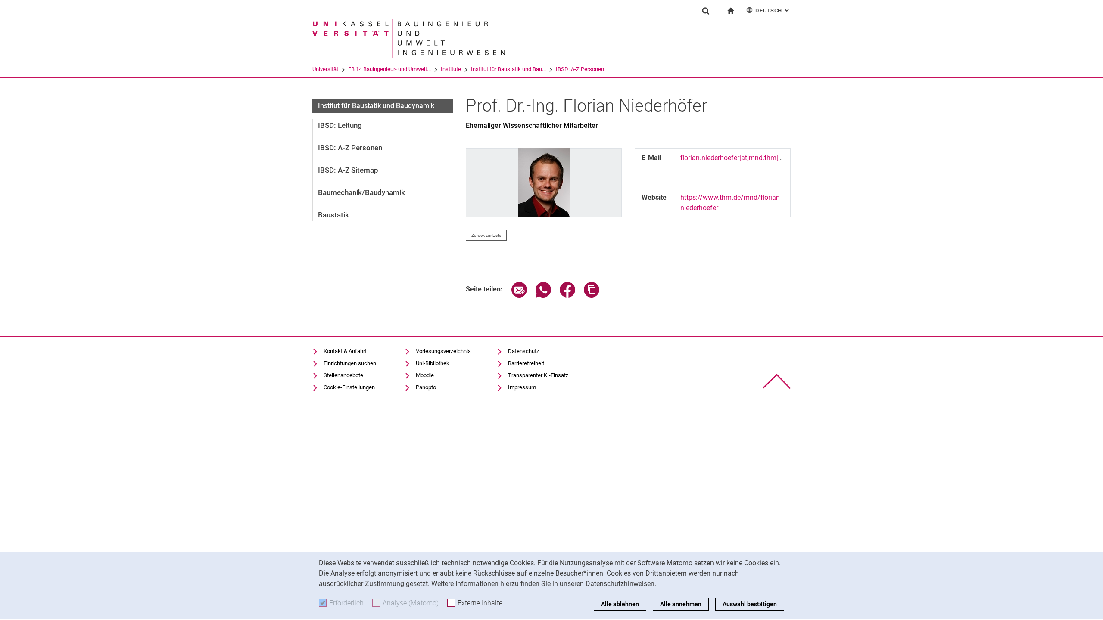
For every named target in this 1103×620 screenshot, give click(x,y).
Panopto (426, 387)
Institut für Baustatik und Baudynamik (376, 106)
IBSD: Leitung (340, 125)
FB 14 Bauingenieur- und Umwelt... (389, 69)
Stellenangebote (343, 375)
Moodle (425, 375)
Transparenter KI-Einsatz (538, 375)
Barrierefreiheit (526, 363)
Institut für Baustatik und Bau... (508, 69)
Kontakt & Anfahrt (345, 351)
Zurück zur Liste (486, 235)
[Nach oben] (777, 381)
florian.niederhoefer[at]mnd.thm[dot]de (738, 158)
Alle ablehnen (620, 604)
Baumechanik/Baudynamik (361, 192)
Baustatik (333, 215)
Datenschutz (523, 351)
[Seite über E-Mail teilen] (519, 295)
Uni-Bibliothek (432, 363)
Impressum (522, 387)
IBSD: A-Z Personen (580, 69)
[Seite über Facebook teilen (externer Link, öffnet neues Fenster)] (567, 295)
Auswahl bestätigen (750, 604)
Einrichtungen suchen (350, 363)
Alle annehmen (680, 604)
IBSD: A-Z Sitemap (348, 170)
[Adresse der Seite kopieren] (591, 295)
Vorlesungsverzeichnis (443, 351)
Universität (325, 69)
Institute (451, 69)
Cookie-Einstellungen (349, 387)
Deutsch (773, 10)
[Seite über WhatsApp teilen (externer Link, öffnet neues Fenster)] (543, 295)
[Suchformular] (705, 10)
